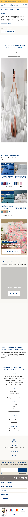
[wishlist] (23, 5)
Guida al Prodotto (6, 486)
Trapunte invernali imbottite (14, 384)
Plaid (14, 406)
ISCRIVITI (22, 470)
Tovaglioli (14, 422)
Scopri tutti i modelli (11, 251)
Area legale (4, 494)
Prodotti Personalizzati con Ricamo (14, 378)
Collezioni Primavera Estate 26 (14, 376)
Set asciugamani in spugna (14, 396)
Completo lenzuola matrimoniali (14, 382)
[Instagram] (19, 478)
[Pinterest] (22, 478)
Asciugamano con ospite (14, 398)
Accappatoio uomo (14, 391)
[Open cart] (26, 5)
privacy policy (22, 473)
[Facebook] (15, 478)
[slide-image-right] (11, 168)
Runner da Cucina (14, 420)
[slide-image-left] (3, 168)
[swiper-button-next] (9, 183)
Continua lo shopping (14, 56)
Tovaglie (14, 417)
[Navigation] (2, 5)
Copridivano (14, 409)
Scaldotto (14, 404)
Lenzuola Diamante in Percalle (14, 380)
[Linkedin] (26, 478)
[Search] (5, 5)
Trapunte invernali (14, 431)
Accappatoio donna (14, 393)
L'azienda (4, 490)
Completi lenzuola (14, 428)
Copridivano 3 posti (13, 411)
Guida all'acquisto (6, 482)
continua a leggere (6, 23)
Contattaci (14, 451)
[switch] (3, 515)
